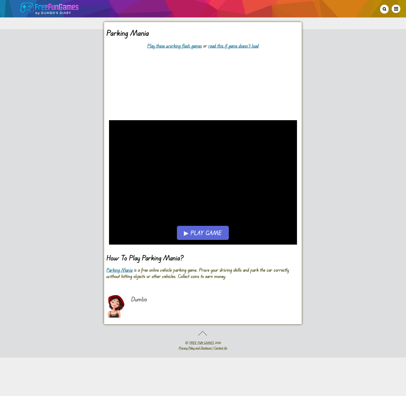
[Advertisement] (202, 82)
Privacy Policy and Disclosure (195, 348)
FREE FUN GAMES (201, 343)
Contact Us (220, 348)
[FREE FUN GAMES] (49, 12)
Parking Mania (119, 270)
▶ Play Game (203, 232)
